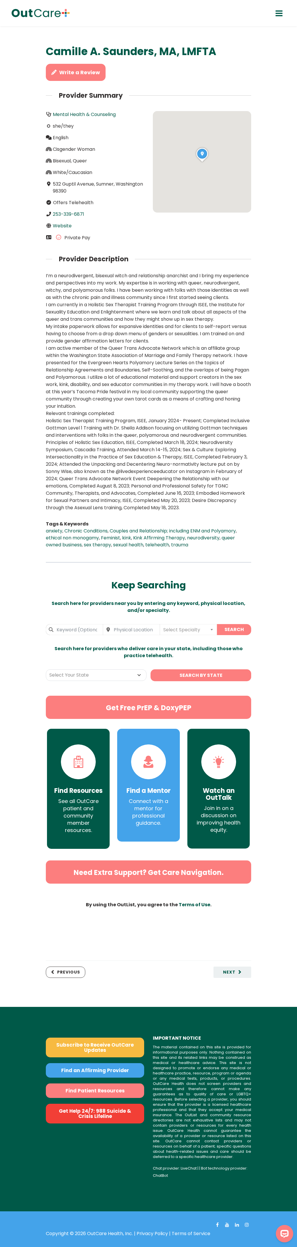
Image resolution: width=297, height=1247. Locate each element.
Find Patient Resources (95, 1090)
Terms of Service (191, 1233)
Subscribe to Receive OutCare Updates (95, 1047)
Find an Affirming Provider (95, 1070)
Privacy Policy (152, 1233)
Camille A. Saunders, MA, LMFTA (131, 51)
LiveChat (189, 1168)
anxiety (54, 531)
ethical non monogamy (72, 537)
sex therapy (97, 544)
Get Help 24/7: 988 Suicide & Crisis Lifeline (95, 1114)
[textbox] (188, 629)
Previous (68, 972)
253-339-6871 (68, 214)
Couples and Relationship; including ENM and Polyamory (173, 531)
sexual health (128, 544)
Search (234, 629)
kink (126, 537)
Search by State (201, 675)
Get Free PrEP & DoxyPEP (148, 708)
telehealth (157, 544)
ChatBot (160, 1175)
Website (62, 225)
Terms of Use (194, 904)
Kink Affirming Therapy (159, 537)
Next (229, 972)
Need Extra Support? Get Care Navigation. (149, 872)
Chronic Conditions (86, 531)
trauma (179, 544)
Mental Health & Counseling (84, 114)
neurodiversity (203, 537)
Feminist (110, 537)
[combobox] (74, 629)
